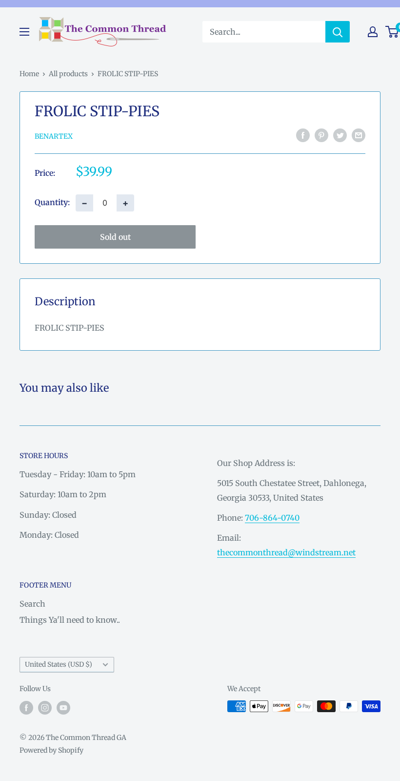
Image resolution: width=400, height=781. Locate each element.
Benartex (54, 136)
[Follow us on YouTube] (63, 707)
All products (68, 73)
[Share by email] (358, 135)
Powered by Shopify (51, 750)
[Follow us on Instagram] (45, 707)
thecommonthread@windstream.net (286, 552)
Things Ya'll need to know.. (70, 620)
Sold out (115, 237)
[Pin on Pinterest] (321, 135)
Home (29, 73)
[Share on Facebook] (303, 135)
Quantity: (52, 202)
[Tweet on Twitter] (340, 135)
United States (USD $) (58, 664)
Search (32, 604)
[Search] (337, 31)
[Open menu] (24, 32)
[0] (392, 32)
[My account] (373, 31)
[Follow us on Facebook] (26, 707)
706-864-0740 (272, 518)
